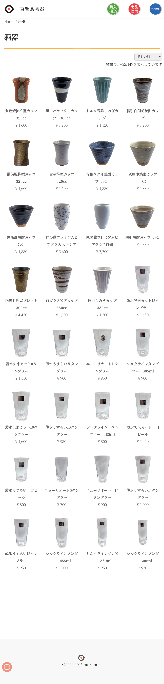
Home (9, 21)
